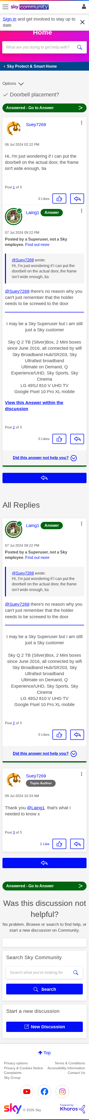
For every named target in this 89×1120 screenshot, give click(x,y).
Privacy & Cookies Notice (23, 1068)
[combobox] (40, 47)
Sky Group (12, 1078)
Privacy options (16, 1063)
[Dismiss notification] (83, 22)
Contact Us (76, 1073)
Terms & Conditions (70, 1063)
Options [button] (9, 83)
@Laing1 (36, 807)
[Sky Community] (30, 7)
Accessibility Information (66, 1068)
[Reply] (77, 198)
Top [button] (47, 1052)
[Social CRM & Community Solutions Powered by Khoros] (72, 1108)
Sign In (83, 8)
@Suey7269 (23, 260)
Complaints (13, 1073)
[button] (81, 122)
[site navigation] (5, 7)
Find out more (37, 245)
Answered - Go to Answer (44, 107)
